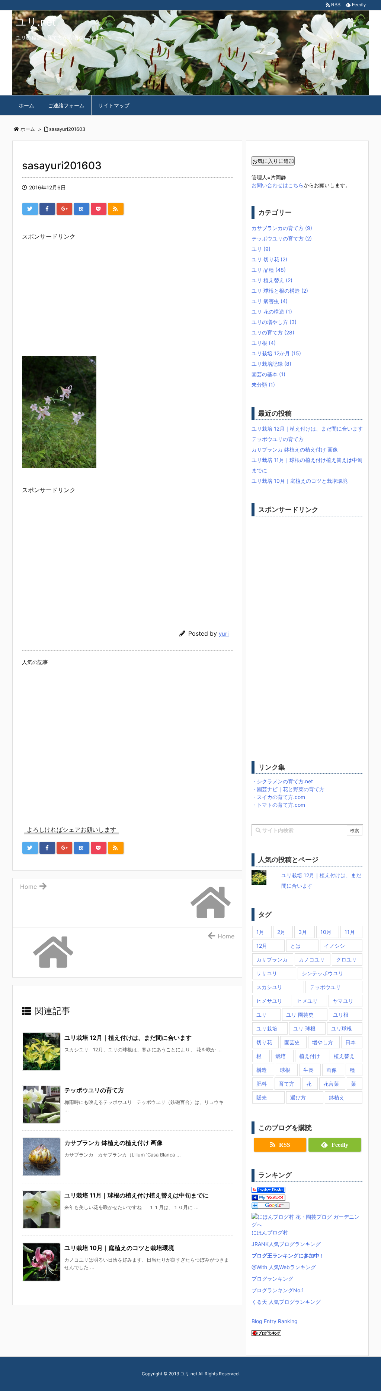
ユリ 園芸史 (300, 1014)
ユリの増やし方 (274, 322)
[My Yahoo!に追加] (268, 1197)
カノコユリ (312, 959)
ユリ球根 (341, 1028)
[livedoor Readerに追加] (268, 1189)
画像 (331, 1070)
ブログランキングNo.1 (278, 1290)
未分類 (263, 384)
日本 (350, 1042)
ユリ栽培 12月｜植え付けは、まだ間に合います (128, 1037)
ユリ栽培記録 (271, 364)
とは (295, 945)
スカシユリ (269, 987)
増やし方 (322, 1042)
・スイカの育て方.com (278, 797)
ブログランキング (272, 1278)
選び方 (298, 1097)
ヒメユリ (307, 1001)
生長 (308, 1070)
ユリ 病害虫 (270, 301)
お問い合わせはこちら (278, 185)
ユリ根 (264, 343)
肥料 (261, 1083)
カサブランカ (272, 959)
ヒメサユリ (269, 1001)
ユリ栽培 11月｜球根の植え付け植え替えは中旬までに (136, 1195)
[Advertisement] (127, 294)
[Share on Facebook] (47, 209)
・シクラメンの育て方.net (282, 781)
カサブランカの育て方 (282, 228)
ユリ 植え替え (272, 280)
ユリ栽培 (266, 1028)
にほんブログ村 (270, 1232)
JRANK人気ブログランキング (286, 1244)
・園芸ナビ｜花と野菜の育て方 (288, 789)
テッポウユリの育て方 (94, 1090)
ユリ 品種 (269, 270)
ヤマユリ (343, 1001)
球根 (285, 1070)
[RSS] (116, 209)
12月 (261, 945)
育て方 (286, 1083)
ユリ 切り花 (269, 259)
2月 (281, 932)
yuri (224, 633)
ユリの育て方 (273, 332)
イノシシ (334, 945)
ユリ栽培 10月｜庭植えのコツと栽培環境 (119, 1248)
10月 (326, 932)
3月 (302, 932)
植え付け (309, 1056)
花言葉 (331, 1083)
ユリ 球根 (304, 1028)
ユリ (261, 249)
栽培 (280, 1056)
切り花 (264, 1042)
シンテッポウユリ (322, 973)
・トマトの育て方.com (278, 805)
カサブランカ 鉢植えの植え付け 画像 (113, 1142)
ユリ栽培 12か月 (276, 353)
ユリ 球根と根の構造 (280, 290)
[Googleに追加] (271, 1205)
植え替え (344, 1056)
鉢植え (337, 1097)
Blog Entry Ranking (275, 1321)
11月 (350, 932)
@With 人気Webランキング (284, 1267)
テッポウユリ (325, 987)
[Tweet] (30, 209)
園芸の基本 (268, 374)
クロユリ (346, 959)
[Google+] (64, 209)
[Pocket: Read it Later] (98, 209)
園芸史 (292, 1042)
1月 (260, 932)
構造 (261, 1070)
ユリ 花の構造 (272, 311)
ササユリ (266, 973)
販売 (261, 1097)
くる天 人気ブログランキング (286, 1302)
